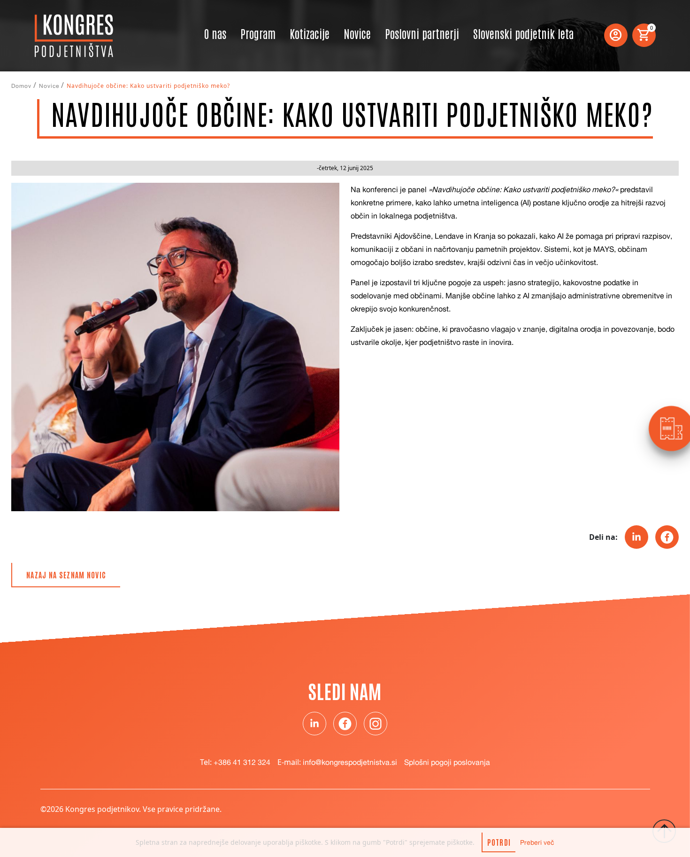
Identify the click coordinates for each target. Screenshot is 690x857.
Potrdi (499, 842)
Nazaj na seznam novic (66, 574)
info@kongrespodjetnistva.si (350, 762)
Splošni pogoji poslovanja (447, 762)
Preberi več (537, 842)
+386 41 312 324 (242, 762)
